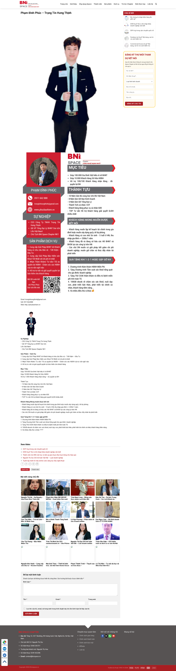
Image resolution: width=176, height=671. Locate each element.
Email (58, 599)
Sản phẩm (108, 4)
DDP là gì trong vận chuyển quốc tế (35, 449)
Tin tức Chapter (127, 4)
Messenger (4, 657)
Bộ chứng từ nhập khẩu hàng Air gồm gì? (141, 18)
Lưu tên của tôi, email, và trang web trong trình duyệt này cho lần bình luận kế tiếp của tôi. (58, 609)
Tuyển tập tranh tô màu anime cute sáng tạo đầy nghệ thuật (43, 461)
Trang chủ (64, 4)
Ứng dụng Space (85, 4)
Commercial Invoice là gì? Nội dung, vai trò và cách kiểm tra (140, 45)
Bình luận (27, 582)
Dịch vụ (116, 4)
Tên (25, 599)
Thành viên (98, 4)
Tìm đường (4, 644)
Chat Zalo (4, 651)
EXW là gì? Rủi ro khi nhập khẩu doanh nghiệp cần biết (42, 452)
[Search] (156, 4)
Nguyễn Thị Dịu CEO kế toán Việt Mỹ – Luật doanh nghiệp (43, 458)
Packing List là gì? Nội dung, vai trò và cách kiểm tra (141, 38)
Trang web (92, 599)
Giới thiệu (73, 4)
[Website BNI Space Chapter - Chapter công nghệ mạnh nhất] (29, 4)
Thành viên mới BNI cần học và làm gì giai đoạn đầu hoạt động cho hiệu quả (49, 455)
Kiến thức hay (140, 4)
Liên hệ (150, 4)
